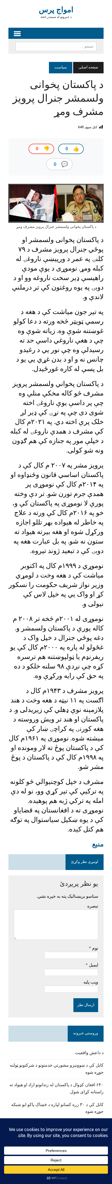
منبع (98, 844)
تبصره (92, 905)
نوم (94, 948)
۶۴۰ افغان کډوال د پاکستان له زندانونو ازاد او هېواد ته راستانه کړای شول (57, 1089)
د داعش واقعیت (89, 1053)
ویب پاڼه (90, 981)
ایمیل (93, 964)
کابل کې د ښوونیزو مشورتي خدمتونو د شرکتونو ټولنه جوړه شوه (57, 1069)
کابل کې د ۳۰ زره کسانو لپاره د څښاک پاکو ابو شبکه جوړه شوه (57, 1108)
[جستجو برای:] (55, 46)
